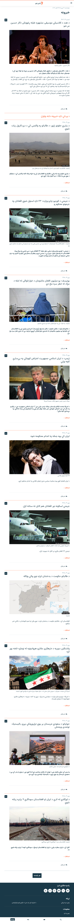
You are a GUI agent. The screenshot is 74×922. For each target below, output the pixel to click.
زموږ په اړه (67, 913)
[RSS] (45, 890)
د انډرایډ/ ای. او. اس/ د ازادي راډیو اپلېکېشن (24, 903)
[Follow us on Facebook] (68, 890)
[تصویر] (44, 919)
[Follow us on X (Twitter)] (63, 890)
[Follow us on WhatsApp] (50, 890)
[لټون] (61, 919)
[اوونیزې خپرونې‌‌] (28, 919)
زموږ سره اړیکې (65, 903)
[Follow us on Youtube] (59, 890)
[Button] (64, 109)
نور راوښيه (37, 875)
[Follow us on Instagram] (54, 890)
